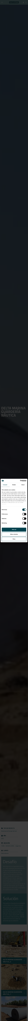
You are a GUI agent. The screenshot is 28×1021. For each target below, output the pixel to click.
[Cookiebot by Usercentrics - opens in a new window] (20, 481)
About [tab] (23, 484)
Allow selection (14, 534)
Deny (14, 539)
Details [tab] (14, 484)
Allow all (14, 529)
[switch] (24, 514)
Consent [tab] (5, 484)
